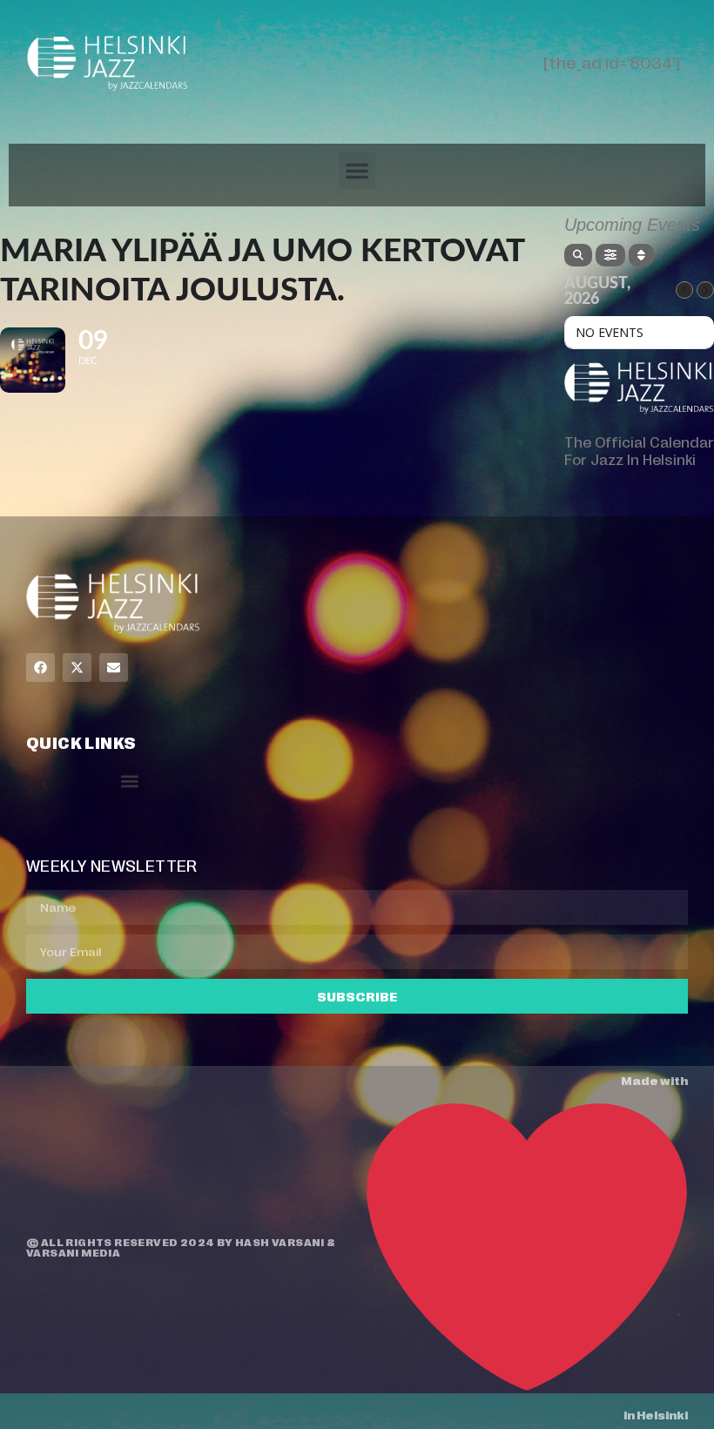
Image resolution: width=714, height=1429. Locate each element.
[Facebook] (40, 667)
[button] (357, 170)
